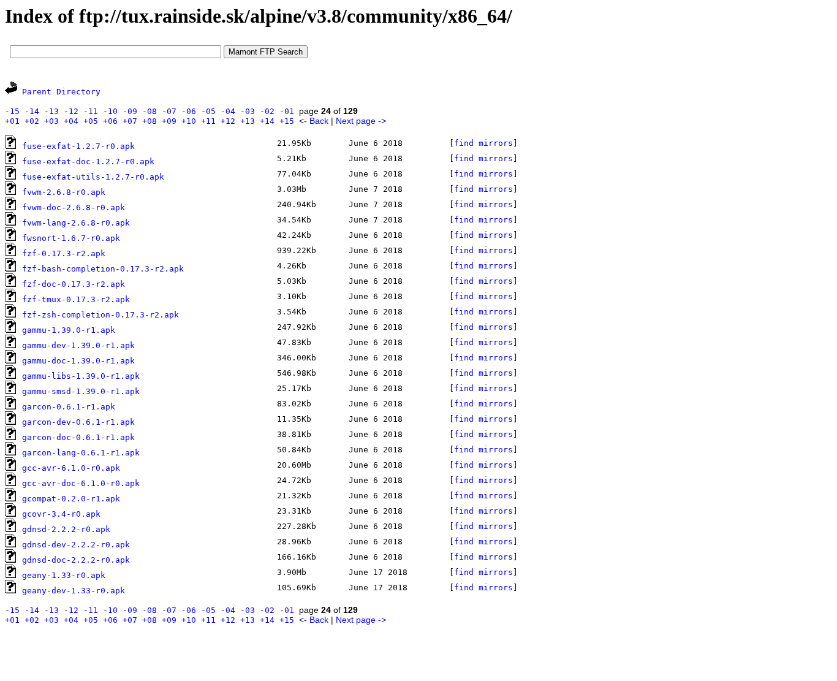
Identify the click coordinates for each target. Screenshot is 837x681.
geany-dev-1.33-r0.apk (73, 590)
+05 (90, 121)
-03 (247, 111)
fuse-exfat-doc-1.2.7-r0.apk (88, 161)
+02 (32, 121)
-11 (90, 111)
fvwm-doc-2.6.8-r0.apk (73, 207)
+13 (247, 121)
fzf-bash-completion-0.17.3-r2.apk (103, 268)
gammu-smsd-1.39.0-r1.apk (81, 391)
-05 (208, 111)
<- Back (313, 121)
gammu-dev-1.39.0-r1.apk (78, 345)
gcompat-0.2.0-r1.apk (71, 498)
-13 (51, 111)
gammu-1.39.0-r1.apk (68, 330)
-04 (228, 111)
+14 (267, 121)
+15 (286, 121)
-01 (286, 111)
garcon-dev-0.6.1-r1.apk (78, 422)
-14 (32, 111)
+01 (12, 121)
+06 (110, 121)
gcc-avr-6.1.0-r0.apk (71, 468)
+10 (188, 121)
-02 (267, 111)
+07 (130, 121)
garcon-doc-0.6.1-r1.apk (78, 437)
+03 (51, 121)
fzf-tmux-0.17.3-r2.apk (76, 299)
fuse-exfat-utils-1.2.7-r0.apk (93, 176)
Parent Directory (61, 91)
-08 (149, 111)
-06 (188, 111)
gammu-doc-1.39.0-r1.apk (78, 360)
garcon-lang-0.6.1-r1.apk (81, 452)
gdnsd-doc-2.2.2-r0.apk (76, 560)
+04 (71, 121)
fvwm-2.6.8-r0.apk (63, 192)
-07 (169, 111)
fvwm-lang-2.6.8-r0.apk (76, 222)
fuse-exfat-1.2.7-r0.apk (78, 146)
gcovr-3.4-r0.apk (61, 514)
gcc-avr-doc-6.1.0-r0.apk (81, 483)
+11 (208, 121)
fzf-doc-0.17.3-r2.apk (73, 284)
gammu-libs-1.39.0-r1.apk (81, 376)
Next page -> (361, 121)
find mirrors (483, 143)
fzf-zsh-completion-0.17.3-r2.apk (100, 314)
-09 (130, 111)
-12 (71, 111)
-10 (110, 111)
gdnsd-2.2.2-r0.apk (66, 529)
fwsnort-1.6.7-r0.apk (71, 238)
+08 (149, 121)
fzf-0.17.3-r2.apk (63, 253)
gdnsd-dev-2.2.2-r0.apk (76, 544)
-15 (12, 111)
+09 (169, 121)
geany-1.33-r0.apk (63, 575)
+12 (228, 121)
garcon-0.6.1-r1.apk (68, 406)
